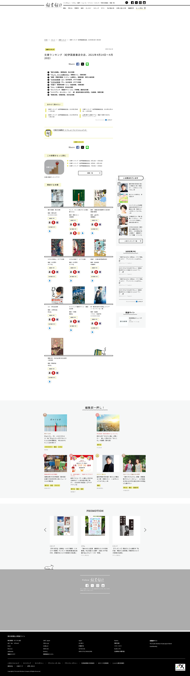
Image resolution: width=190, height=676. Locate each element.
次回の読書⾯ (104, 3)
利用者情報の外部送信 (87, 663)
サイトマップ (27, 663)
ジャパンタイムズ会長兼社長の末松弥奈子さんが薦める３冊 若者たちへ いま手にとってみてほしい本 (136, 209)
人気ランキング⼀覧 (131, 241)
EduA (9, 646)
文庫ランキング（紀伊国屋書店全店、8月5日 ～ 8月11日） (86, 163)
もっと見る (139, 8)
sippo (80, 640)
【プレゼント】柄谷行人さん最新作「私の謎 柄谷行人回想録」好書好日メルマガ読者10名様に (126, 550)
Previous (45, 530)
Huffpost (45, 646)
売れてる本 (47, 433)
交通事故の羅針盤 (119, 651)
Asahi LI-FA (117, 649)
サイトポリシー (39, 663)
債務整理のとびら (48, 654)
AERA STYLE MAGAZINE (85, 651)
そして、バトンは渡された (60, 75)
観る (64, 8)
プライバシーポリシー (71, 663)
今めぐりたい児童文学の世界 (131, 474)
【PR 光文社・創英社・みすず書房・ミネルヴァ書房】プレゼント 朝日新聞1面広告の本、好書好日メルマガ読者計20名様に (63, 550)
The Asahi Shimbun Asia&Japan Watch (161, 643)
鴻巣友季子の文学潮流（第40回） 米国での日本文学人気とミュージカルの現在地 (55, 479)
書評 (78, 3)
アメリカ (57, 485)
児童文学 (135, 487)
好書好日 (54, 5)
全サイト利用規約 (103, 663)
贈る (78, 489)
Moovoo (10, 649)
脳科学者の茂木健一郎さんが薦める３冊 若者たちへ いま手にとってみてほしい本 (135, 187)
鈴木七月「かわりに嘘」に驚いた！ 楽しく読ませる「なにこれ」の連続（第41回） (107, 438)
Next (145, 530)
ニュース (84, 3)
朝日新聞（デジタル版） (15, 640)
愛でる (99, 444)
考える (70, 8)
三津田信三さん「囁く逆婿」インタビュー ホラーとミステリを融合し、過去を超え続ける (135, 219)
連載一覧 (112, 3)
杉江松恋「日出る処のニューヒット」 (108, 433)
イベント (90, 3)
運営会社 (10, 666)
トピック (96, 3)
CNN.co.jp (46, 643)
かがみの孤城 (55, 80)
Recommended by (100, 120)
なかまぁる (82, 649)
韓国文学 (131, 8)
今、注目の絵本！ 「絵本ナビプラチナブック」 (82, 475)
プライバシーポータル (54, 663)
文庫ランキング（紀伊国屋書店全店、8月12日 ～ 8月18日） (86, 160)
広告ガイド (20, 666)
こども (60, 447)
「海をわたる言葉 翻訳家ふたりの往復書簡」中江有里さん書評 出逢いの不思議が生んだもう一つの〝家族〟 (94, 550)
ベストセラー (48, 447)
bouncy (45, 651)
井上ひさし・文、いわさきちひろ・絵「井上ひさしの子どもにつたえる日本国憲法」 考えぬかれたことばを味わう (55, 439)
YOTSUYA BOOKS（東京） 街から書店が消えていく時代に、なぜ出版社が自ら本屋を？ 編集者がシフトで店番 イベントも (136, 231)
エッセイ (88, 8)
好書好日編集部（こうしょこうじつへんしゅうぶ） (70, 130)
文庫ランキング (50, 49)
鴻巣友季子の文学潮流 (50, 474)
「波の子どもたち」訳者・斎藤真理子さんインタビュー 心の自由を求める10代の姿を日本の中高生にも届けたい (134, 480)
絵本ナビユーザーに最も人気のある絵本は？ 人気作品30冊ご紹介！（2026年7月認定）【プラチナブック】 (82, 481)
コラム (74, 3)
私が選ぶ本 (110, 8)
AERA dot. (46, 649)
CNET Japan (46, 640)
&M (9, 643)
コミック (96, 8)
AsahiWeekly (153, 646)
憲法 (55, 447)
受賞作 (77, 8)
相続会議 (116, 643)
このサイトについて (13, 663)
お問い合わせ (31, 666)
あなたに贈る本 (101, 474)
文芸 (51, 485)
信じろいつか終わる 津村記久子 (135, 195)
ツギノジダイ (118, 646)
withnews (10, 651)
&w (12, 643)
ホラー (103, 8)
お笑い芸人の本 (121, 8)
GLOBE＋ (81, 643)
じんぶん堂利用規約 (118, 663)
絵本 (82, 8)
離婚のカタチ (11, 654)
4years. (116, 640)
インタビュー (66, 3)
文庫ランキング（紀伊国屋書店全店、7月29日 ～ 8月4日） (86, 166)
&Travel (16, 643)
